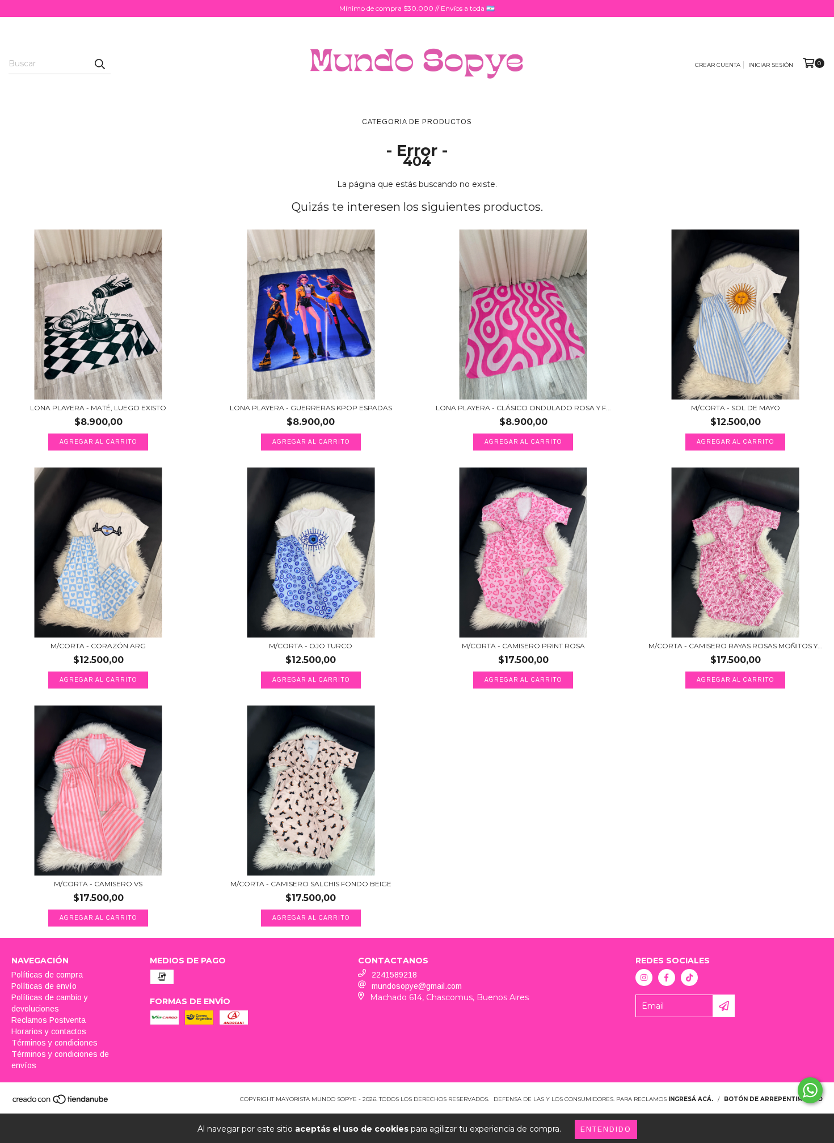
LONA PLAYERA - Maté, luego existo (98, 407)
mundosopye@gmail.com (417, 986)
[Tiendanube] (61, 1103)
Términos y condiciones (54, 1042)
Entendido (605, 1129)
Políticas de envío (44, 986)
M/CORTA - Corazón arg (98, 645)
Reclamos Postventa (48, 1020)
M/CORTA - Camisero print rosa (523, 645)
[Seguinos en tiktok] (689, 977)
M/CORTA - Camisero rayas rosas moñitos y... (735, 645)
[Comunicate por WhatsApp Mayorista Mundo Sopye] (810, 1090)
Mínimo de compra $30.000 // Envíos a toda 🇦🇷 (417, 8)
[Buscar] (99, 64)
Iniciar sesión (770, 65)
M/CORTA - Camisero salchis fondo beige (310, 883)
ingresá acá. (690, 1099)
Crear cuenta (717, 65)
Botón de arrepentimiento (773, 1099)
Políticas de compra (47, 974)
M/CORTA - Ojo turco (310, 645)
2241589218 (394, 974)
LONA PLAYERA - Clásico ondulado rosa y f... (523, 407)
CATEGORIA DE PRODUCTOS (417, 122)
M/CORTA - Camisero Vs (98, 883)
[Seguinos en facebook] (666, 977)
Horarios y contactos (48, 1031)
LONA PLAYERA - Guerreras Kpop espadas (311, 407)
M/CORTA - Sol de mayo (735, 407)
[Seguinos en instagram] (643, 977)
